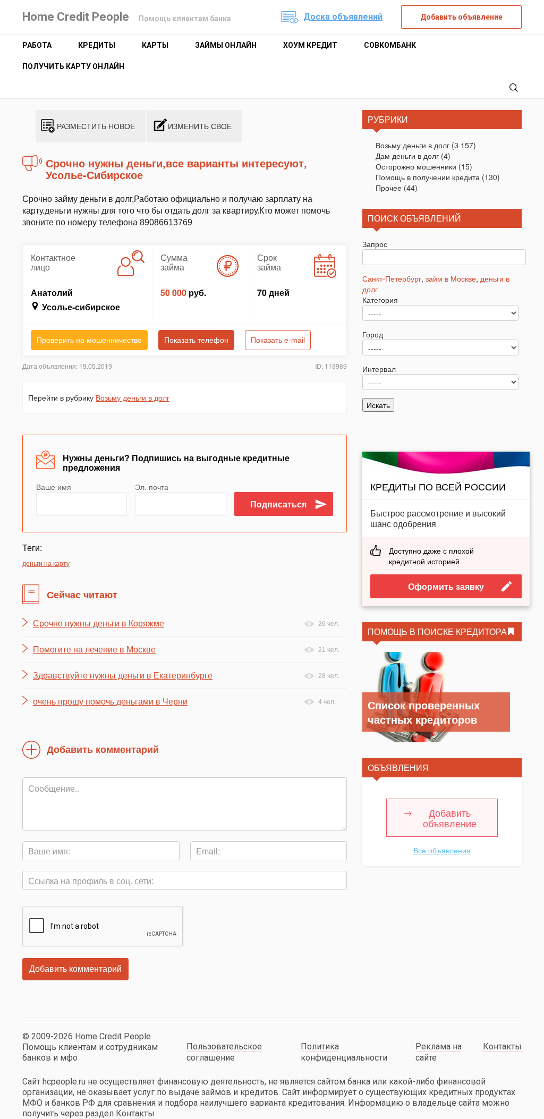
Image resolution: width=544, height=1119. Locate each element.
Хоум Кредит (310, 45)
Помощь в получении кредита (428, 177)
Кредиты (96, 45)
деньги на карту (46, 562)
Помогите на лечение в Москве (94, 649)
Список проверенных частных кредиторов (424, 712)
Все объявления (442, 850)
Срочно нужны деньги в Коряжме (98, 623)
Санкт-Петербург (391, 278)
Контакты (502, 1046)
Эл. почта (151, 486)
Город (372, 334)
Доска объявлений (342, 17)
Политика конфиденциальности (344, 1052)
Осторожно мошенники (416, 166)
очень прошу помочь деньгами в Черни (110, 701)
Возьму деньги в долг (132, 397)
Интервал (379, 368)
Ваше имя (53, 486)
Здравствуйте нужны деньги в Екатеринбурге (122, 675)
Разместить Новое (96, 126)
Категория (380, 299)
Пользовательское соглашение (224, 1052)
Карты (155, 45)
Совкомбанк (390, 45)
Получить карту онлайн (73, 66)
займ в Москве (451, 278)
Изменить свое (200, 126)
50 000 (173, 292)
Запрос (374, 244)
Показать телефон (196, 340)
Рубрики (388, 119)
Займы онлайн (226, 45)
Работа (37, 45)
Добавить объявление (461, 17)
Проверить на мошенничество (89, 340)
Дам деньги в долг (407, 155)
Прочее (389, 187)
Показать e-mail (278, 340)
